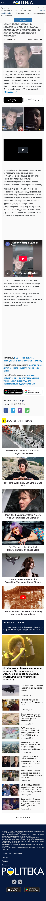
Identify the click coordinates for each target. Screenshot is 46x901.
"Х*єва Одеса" (10, 92)
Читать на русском (35, 39)
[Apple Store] (13, 889)
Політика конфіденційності (12, 853)
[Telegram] (13, 410)
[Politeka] (23, 2)
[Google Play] (32, 889)
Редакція (5, 857)
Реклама (5, 861)
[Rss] (14, 882)
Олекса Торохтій (20, 400)
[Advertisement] (23, 331)
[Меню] (43, 2)
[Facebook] (6, 410)
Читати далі (23, 817)
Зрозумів (23, 20)
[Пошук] (2, 2)
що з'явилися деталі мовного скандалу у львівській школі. (23, 368)
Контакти (5, 865)
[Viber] (20, 410)
